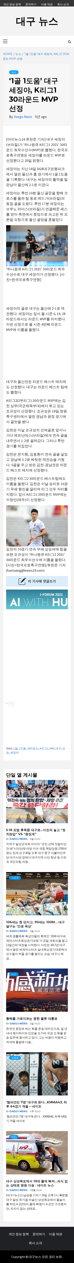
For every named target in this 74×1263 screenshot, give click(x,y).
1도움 (22, 748)
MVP (52, 748)
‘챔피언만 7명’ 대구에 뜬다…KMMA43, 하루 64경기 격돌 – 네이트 (36, 1104)
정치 (13, 785)
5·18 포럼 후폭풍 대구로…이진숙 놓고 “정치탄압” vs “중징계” (36, 832)
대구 (58, 748)
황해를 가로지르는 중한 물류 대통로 (31, 1018)
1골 (15, 748)
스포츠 (15, 877)
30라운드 (32, 748)
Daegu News (23, 116)
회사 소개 (63, 4)
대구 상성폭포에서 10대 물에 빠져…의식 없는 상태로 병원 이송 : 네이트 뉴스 (37, 1183)
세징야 (14, 752)
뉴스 (13, 72)
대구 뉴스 (37, 21)
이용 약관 (47, 4)
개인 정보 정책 (12, 4)
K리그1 (44, 748)
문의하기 (31, 4)
